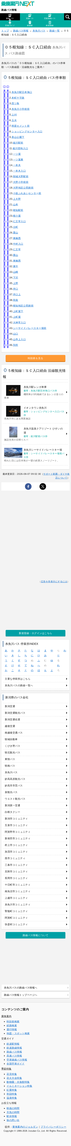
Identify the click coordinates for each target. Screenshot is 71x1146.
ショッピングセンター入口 (27, 131)
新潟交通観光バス (15, 712)
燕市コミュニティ (15, 858)
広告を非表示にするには (54, 581)
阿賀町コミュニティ (16, 917)
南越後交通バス (14, 732)
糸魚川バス (39, 30)
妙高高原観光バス (15, 778)
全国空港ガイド (16, 1063)
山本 (15, 204)
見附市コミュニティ (16, 871)
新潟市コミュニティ (16, 818)
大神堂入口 (19, 322)
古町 (15, 227)
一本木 (17, 165)
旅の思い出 (13, 1120)
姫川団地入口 (20, 148)
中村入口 (18, 243)
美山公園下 (18, 137)
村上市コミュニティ (16, 845)
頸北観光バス (12, 752)
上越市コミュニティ (16, 897)
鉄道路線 (49, 25)
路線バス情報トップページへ (20, 994)
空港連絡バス (49, 18)
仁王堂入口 (19, 221)
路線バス (10, 18)
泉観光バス (11, 792)
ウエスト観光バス (15, 798)
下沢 (15, 277)
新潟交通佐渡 (12, 719)
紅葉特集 (12, 1089)
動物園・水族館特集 (18, 1082)
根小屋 (17, 215)
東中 (15, 266)
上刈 (14, 114)
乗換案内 (6, 1016)
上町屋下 (18, 311)
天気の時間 (13, 1112)
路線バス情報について (35, 935)
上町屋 (17, 316)
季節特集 (6, 1068)
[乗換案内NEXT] (19, 4)
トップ (5, 30)
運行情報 (12, 1029)
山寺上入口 (19, 339)
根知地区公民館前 (23, 305)
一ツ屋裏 (18, 159)
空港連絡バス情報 (17, 1059)
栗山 (15, 232)
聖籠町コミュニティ (16, 911)
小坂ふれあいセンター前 (27, 193)
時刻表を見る (35, 358)
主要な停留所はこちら (17, 678)
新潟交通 (10, 706)
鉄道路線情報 (14, 1047)
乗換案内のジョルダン (25, 1126)
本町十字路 (18, 97)
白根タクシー (12, 812)
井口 (15, 288)
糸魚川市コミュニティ (17, 904)
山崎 (15, 272)
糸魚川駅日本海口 (22, 92)
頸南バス (10, 765)
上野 (15, 283)
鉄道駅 (30, 25)
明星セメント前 (21, 125)
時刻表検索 (13, 1021)
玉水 (14, 120)
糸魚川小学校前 (21, 109)
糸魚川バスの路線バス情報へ (20, 987)
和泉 (15, 300)
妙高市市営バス (14, 785)
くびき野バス (12, 745)
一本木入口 (19, 170)
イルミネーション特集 (19, 1086)
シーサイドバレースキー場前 (29, 328)
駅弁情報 (12, 1116)
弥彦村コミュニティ (16, 924)
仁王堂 (17, 249)
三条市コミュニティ (16, 864)
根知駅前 (18, 210)
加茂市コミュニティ (16, 851)
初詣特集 (12, 1093)
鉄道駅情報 (13, 1043)
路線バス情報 (9, 9)
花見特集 (12, 1074)
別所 (15, 345)
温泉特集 (12, 1097)
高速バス (30, 18)
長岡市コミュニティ (16, 878)
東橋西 (17, 238)
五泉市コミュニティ (16, 825)
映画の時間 (13, 1108)
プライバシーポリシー (53, 1126)
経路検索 (12, 1025)
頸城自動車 (11, 739)
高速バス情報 (14, 1055)
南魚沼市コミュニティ (17, 891)
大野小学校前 (20, 182)
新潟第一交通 (12, 805)
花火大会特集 (14, 1078)
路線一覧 (54, 30)
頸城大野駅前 (20, 176)
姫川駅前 (18, 142)
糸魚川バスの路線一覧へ (19, 685)
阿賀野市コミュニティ (17, 831)
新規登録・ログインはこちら (35, 633)
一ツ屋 (17, 154)
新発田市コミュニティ (17, 838)
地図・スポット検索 (18, 1033)
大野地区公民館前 (23, 187)
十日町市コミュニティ (17, 884)
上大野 (17, 198)
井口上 (17, 294)
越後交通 (10, 726)
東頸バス (10, 759)
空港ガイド (10, 25)
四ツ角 (15, 103)
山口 (15, 333)
